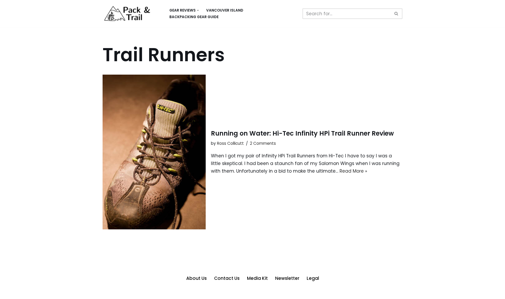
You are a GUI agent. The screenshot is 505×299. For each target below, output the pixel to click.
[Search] (396, 13)
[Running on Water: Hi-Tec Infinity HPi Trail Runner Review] (154, 152)
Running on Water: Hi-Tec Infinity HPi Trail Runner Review (302, 133)
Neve (108, 292)
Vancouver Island (224, 10)
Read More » (353, 171)
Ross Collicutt (230, 143)
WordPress (158, 292)
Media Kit (257, 278)
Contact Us (227, 278)
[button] (198, 10)
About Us (196, 278)
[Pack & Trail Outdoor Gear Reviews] (131, 13)
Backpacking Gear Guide (194, 16)
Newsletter (287, 278)
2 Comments (263, 143)
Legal (313, 278)
